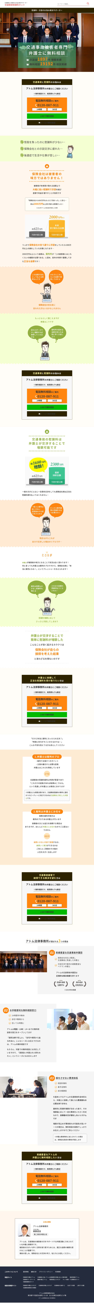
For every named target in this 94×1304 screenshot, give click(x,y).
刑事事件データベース (29, 1279)
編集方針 (34, 1271)
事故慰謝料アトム (74, 1277)
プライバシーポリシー (46, 1271)
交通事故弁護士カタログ (45, 1285)
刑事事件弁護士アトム (29, 1277)
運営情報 (26, 1271)
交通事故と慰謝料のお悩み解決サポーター (16, 4)
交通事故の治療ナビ (59, 1285)
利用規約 (58, 1271)
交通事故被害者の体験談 (29, 1287)
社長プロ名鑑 (71, 1285)
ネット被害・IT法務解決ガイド (71, 1279)
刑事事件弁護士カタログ (29, 1285)
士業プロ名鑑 (80, 1285)
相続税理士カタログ (54, 1279)
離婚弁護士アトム (42, 1279)
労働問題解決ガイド (28, 1281)
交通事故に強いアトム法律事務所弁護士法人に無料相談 (52, 1277)
